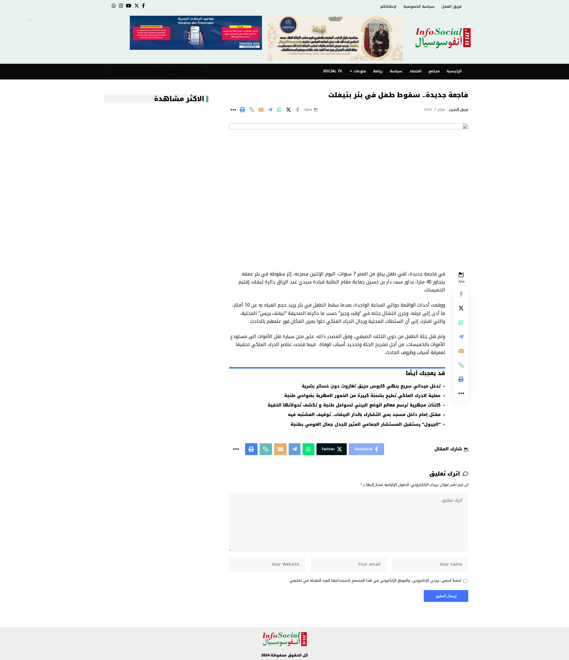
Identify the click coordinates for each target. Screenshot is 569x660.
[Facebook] (143, 6)
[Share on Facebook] (297, 109)
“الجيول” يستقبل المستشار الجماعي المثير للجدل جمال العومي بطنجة (365, 424)
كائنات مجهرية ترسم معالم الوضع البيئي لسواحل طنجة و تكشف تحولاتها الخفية (354, 405)
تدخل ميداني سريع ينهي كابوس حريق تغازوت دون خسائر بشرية (371, 386)
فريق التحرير (458, 110)
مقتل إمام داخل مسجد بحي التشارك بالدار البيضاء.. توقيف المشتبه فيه (364, 415)
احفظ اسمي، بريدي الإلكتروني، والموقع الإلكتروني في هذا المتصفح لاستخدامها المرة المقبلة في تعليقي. (375, 581)
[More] (233, 109)
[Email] (261, 109)
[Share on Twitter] (288, 109)
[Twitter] (136, 6)
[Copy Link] (251, 109)
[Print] (242, 109)
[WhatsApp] (113, 6)
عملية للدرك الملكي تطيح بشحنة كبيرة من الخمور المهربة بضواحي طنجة (362, 396)
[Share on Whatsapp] (279, 109)
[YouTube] (128, 6)
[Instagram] (120, 6)
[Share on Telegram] (270, 109)
